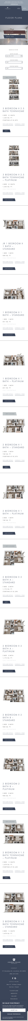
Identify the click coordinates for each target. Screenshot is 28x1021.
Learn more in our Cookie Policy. (7, 1018)
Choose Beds (14, 60)
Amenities (14, 993)
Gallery (14, 996)
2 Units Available (10, 546)
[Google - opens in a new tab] (15, 978)
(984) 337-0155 (14, 974)
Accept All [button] (14, 1010)
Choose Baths (14, 66)
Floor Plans (14, 991)
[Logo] (14, 964)
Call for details (9, 189)
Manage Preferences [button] (14, 1014)
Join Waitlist (9, 199)
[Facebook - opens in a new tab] (12, 978)
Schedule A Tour (20, 124)
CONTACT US (14, 4)
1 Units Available (10, 77)
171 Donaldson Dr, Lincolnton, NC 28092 (14, 971)
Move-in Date (14, 53)
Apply (18, 8)
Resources (14, 999)
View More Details (8, 124)
